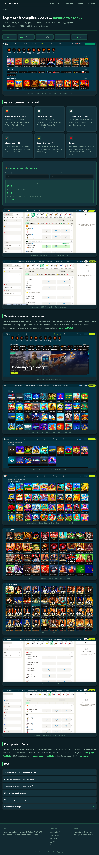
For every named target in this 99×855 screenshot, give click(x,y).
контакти (84, 756)
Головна (5, 10)
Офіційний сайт (55, 832)
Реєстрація (69, 3)
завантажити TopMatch (44, 756)
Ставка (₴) (9, 173)
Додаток (80, 3)
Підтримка (91, 3)
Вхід (59, 3)
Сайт (52, 3)
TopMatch (14, 3)
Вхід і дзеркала (55, 835)
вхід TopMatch (66, 328)
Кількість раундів (56, 173)
